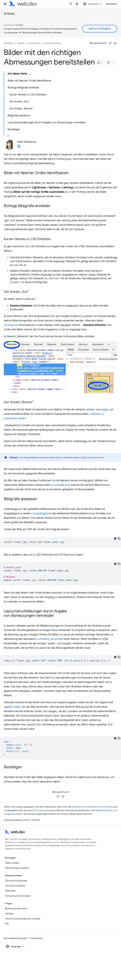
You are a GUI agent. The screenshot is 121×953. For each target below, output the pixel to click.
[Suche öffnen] (71, 4)
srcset (55, 485)
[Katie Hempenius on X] (19, 147)
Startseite (8, 43)
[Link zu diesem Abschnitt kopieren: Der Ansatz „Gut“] (31, 292)
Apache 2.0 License (37, 810)
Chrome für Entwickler (16, 880)
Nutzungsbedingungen (15, 938)
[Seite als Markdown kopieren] (109, 62)
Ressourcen (34, 43)
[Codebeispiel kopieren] (119, 538)
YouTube (9, 913)
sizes (67, 485)
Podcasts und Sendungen (18, 895)
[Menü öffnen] (5, 4)
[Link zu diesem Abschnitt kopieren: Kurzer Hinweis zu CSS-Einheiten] (54, 239)
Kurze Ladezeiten (52, 43)
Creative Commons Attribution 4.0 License (92, 806)
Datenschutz (36, 938)
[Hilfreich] (110, 43)
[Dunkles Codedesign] (115, 538)
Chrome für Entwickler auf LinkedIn (22, 918)
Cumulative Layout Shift (49, 639)
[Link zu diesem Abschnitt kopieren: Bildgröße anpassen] (40, 499)
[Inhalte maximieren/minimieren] (30, 74)
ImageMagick (40, 513)
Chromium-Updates (15, 885)
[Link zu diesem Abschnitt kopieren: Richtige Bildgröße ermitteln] (53, 206)
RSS (7, 923)
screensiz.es (11, 325)
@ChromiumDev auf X (16, 908)
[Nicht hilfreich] (114, 43)
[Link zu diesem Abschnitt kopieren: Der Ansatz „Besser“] (36, 402)
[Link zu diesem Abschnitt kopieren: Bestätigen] (25, 767)
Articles (9, 14)
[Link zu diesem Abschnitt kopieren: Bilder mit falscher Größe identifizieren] (71, 173)
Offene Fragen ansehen (17, 867)
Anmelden (111, 3)
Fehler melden (12, 862)
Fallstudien (10, 890)
